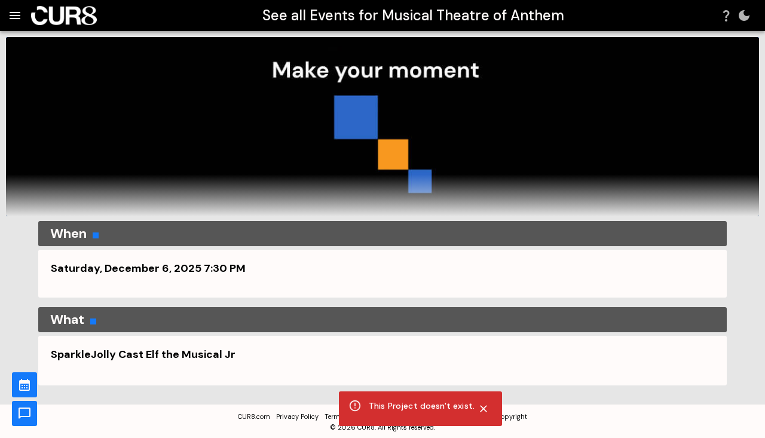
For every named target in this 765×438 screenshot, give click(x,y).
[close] (483, 409)
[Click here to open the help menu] (726, 15)
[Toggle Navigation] (15, 15)
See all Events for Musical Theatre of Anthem (413, 15)
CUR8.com (254, 416)
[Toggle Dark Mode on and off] (744, 15)
